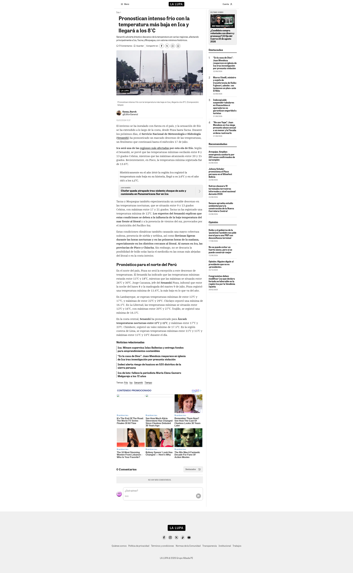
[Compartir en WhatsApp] (172, 46)
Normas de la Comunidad (188, 545)
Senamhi (122, 138)
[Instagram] (170, 537)
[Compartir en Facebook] (161, 46)
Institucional (225, 545)
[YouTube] (189, 537)
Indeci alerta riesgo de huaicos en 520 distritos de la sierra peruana (149, 365)
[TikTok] (182, 537)
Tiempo (148, 382)
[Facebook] (164, 537)
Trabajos (237, 545)
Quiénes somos (119, 545)
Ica (131, 382)
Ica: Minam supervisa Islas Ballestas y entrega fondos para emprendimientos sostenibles (151, 349)
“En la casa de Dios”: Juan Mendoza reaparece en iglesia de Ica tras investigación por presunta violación (152, 357)
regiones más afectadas (154, 148)
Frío (126, 382)
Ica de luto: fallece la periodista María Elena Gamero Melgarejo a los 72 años (149, 374)
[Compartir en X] (167, 46)
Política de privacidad (138, 545)
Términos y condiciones (162, 545)
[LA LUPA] (176, 4)
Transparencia (209, 545)
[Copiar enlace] (178, 46)
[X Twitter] (176, 537)
